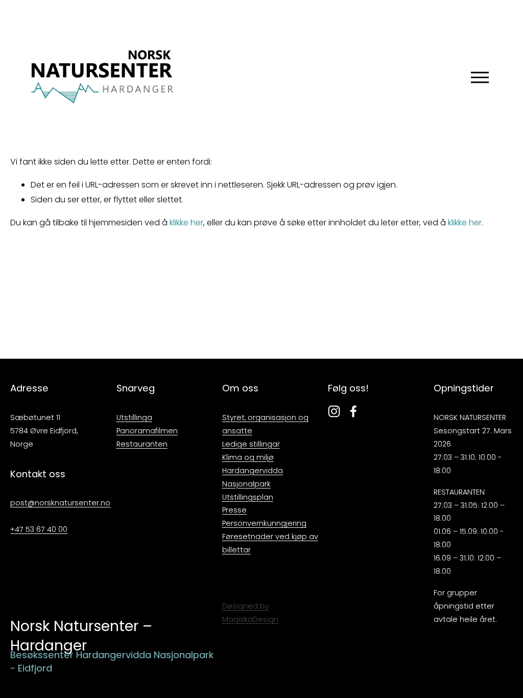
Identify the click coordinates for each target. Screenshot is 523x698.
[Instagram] (334, 411)
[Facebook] (353, 411)
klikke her (186, 222)
